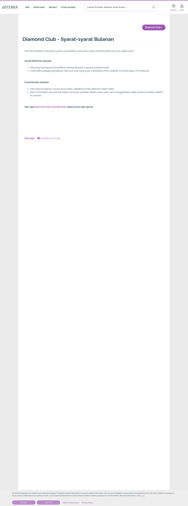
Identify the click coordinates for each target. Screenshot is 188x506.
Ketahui (53, 7)
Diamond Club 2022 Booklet (51, 107)
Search (153, 7)
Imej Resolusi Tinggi (50, 138)
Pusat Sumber (68, 7)
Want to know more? (71, 503)
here (143, 496)
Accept (24, 502)
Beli (27, 7)
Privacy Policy (87, 503)
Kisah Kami (39, 7)
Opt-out (48, 502)
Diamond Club (153, 27)
